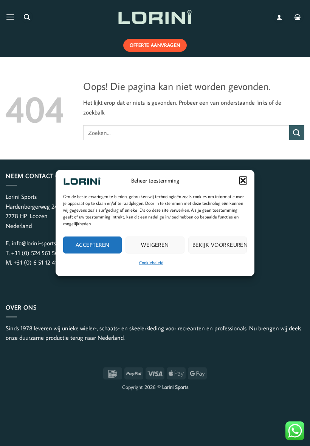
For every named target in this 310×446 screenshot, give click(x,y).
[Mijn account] (279, 17)
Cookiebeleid (151, 262)
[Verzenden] (296, 132)
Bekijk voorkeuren (219, 244)
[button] (243, 180)
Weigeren (155, 244)
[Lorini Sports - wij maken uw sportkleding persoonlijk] (155, 17)
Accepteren (93, 244)
